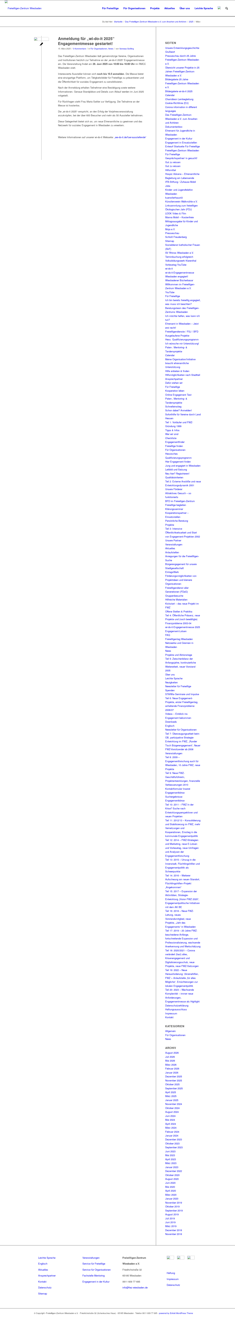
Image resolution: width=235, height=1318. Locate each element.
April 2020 (170, 1190)
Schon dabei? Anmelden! (178, 410)
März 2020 (170, 1194)
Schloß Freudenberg (176, 237)
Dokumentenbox (173, 126)
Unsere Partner (173, 540)
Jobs (167, 186)
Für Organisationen (99, 48)
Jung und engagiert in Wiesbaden (182, 465)
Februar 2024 (172, 1131)
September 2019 (174, 1210)
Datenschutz (45, 1287)
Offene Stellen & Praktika (178, 611)
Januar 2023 (171, 1167)
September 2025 (174, 1088)
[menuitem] (110, 8)
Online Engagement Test (178, 394)
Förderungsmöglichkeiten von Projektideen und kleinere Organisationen (180, 579)
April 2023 (170, 1159)
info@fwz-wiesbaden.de (135, 1287)
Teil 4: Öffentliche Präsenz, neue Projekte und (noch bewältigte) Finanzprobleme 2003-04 (182, 619)
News (110, 48)
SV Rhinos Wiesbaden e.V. (179, 252)
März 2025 (170, 1096)
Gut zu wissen (172, 162)
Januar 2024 (171, 1135)
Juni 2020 (170, 1182)
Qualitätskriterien (174, 477)
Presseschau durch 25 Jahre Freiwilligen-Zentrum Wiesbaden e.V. (182, 59)
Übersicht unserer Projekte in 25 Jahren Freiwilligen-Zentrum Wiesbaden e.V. (182, 71)
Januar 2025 (171, 1100)
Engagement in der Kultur (178, 138)
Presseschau (172, 233)
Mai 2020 (170, 1186)
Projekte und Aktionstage (178, 655)
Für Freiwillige (172, 154)
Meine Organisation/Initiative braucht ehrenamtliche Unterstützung (180, 363)
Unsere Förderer (173, 489)
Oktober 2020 (172, 1175)
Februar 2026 (172, 1068)
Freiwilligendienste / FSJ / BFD (181, 331)
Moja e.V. (170, 229)
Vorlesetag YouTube (175, 264)
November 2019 (173, 1202)
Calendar (170, 95)
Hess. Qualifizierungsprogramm (182, 339)
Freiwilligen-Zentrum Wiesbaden (182, 150)
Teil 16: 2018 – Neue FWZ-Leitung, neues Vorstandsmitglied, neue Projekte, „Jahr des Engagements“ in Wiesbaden (180, 918)
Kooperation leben (174, 390)
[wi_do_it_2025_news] (41, 44)
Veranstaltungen (173, 544)
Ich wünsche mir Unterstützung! (182, 343)
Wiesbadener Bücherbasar (179, 280)
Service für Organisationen (96, 1269)
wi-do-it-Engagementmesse (179, 272)
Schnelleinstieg (173, 406)
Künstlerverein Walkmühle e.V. (181, 201)
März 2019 (170, 1226)
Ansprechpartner (174, 379)
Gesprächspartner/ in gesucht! (181, 158)
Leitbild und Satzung (176, 469)
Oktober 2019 (172, 1206)
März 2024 (170, 1127)
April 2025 (170, 1092)
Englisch (169, 725)
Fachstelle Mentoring (93, 1275)
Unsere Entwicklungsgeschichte (182, 48)
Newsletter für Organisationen (181, 729)
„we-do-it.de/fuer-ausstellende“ (130, 137)
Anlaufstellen (172, 552)
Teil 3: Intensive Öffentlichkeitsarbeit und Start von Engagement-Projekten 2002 (182, 532)
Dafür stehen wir (173, 382)
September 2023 (174, 1147)
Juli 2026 (170, 1056)
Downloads (171, 721)
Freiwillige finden (174, 446)
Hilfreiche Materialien (176, 599)
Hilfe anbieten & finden (177, 371)
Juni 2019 (170, 1222)
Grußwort (170, 51)
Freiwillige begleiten (175, 505)
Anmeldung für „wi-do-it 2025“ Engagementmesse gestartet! (86, 41)
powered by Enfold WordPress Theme (176, 1313)
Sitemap (169, 241)
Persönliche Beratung (176, 520)
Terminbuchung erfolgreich (179, 256)
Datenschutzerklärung (176, 1005)
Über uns (170, 674)
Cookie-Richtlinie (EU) (177, 103)
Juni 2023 (170, 1151)
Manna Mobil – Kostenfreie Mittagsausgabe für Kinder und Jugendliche (181, 221)
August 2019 (172, 1214)
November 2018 (173, 1234)
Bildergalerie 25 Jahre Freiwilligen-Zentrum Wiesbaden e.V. (182, 83)
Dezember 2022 (173, 1171)
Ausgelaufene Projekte (177, 335)
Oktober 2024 (172, 1108)
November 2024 (173, 1104)
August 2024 (172, 1112)
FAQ (167, 635)
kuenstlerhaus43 (174, 197)
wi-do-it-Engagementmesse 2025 (182, 627)
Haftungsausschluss (176, 1009)
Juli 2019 (170, 1218)
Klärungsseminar (174, 509)
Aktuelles (170, 548)
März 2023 (170, 1163)
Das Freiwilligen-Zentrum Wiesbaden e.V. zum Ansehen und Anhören (181, 118)
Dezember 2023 (173, 1139)
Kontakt (169, 1017)
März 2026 (170, 1064)
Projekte (169, 524)
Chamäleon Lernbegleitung (179, 99)
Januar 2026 (171, 1072)
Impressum (171, 1013)
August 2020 (172, 1179)
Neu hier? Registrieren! (177, 473)
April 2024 (170, 1123)
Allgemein (170, 1031)
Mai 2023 (170, 1155)
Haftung (171, 1273)
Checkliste (170, 438)
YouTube (169, 292)
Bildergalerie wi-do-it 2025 (178, 91)
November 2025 (173, 1080)
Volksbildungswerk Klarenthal (180, 260)
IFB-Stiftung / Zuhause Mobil (180, 182)
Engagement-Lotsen (176, 631)
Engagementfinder (175, 442)
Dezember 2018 (173, 1230)
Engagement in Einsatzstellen (181, 142)
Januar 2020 (171, 1198)
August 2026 (172, 1052)
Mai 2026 (170, 1060)
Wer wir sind (171, 434)
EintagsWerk (172, 572)
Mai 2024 (170, 1119)
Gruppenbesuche (174, 595)
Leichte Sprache (173, 678)
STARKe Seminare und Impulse (182, 694)
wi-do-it (169, 268)
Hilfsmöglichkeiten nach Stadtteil (182, 375)
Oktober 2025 (172, 1084)
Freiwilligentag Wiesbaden (179, 639)
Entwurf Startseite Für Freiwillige (182, 146)
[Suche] (226, 8)
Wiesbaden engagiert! (176, 276)
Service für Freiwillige (93, 1263)
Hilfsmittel (170, 170)
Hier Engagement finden (178, 461)
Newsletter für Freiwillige (178, 686)
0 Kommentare (79, 48)
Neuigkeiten (171, 682)
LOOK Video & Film (175, 213)
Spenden (170, 690)
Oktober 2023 (172, 1143)
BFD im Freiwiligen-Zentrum (180, 501)
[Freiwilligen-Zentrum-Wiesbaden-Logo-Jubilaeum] (23, 8)
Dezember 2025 (173, 1076)
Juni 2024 (170, 1116)
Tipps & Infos (172, 430)
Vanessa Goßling (126, 48)
